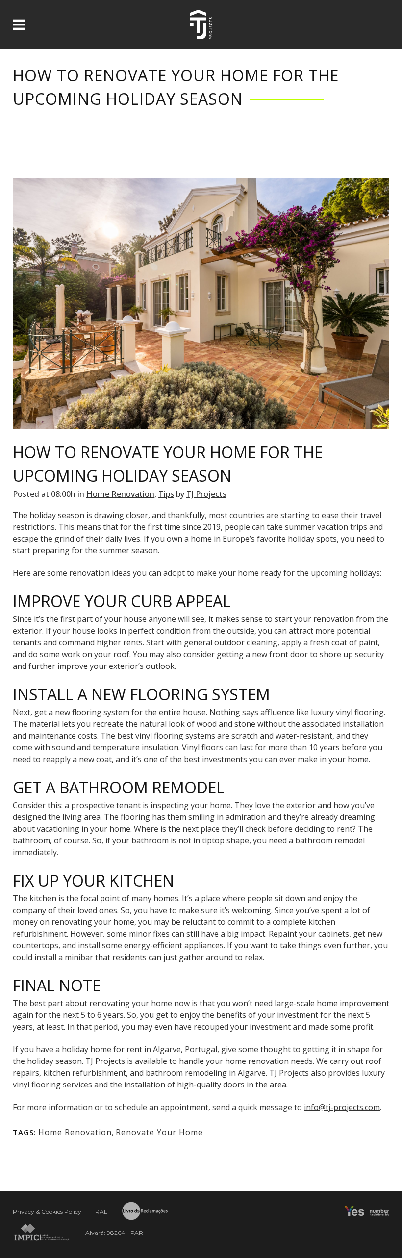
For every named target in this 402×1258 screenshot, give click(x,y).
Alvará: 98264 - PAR (114, 1232)
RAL (101, 1211)
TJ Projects (206, 494)
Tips (166, 494)
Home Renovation (120, 494)
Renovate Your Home (159, 1132)
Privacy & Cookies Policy (47, 1211)
